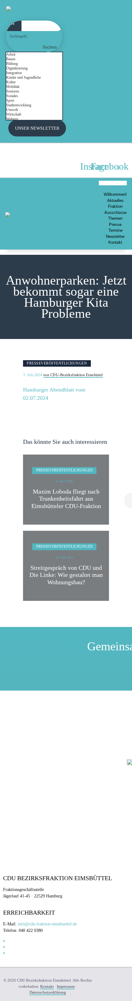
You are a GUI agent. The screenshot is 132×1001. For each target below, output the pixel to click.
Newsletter (115, 236)
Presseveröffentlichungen (57, 363)
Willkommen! (115, 194)
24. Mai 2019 (64, 557)
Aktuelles (115, 200)
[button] (113, 183)
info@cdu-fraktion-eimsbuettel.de (47, 924)
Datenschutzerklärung (47, 992)
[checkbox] (37, 54)
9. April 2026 (64, 481)
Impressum (66, 986)
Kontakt (115, 242)
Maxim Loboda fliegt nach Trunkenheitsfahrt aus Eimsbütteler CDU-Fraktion (66, 498)
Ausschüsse (115, 212)
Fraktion (115, 206)
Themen (115, 218)
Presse (115, 224)
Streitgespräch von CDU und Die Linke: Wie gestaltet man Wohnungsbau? (66, 575)
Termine (115, 230)
